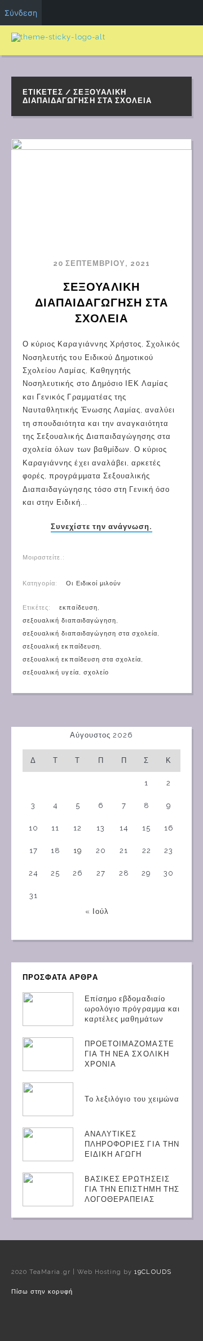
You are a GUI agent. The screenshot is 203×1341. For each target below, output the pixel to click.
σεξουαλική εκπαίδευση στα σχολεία (82, 659)
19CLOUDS (152, 1272)
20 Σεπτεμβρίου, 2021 (102, 263)
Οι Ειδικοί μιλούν (93, 583)
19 (77, 850)
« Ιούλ (97, 911)
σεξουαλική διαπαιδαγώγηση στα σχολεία (90, 633)
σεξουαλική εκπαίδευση (61, 646)
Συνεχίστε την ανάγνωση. (102, 527)
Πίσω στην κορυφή (42, 1291)
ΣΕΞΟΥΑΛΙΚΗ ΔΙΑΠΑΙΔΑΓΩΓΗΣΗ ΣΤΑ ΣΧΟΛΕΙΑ (103, 302)
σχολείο (96, 672)
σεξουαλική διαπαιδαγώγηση (69, 620)
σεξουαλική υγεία (51, 672)
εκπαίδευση (78, 607)
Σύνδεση (21, 12)
